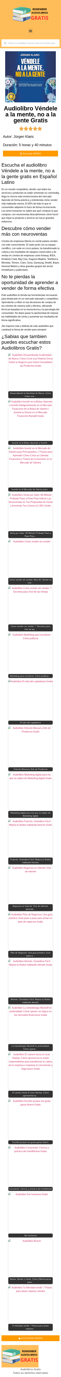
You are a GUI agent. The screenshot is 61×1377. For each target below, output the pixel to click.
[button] (30, 30)
